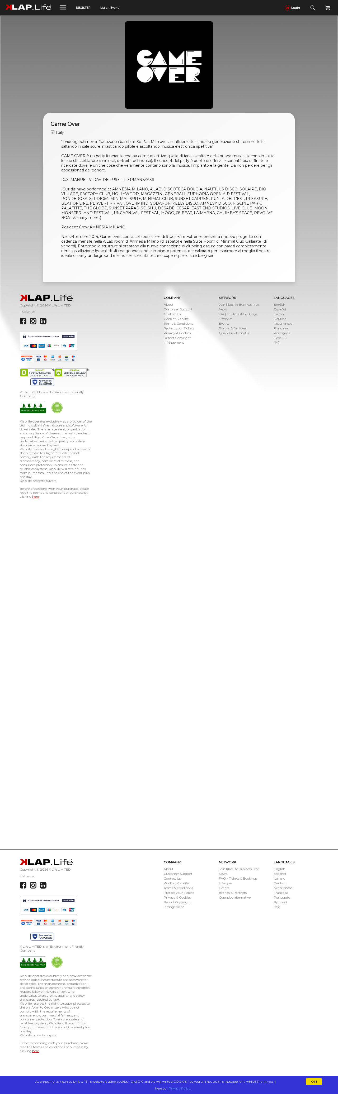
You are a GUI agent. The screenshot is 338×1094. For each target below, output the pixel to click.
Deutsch (280, 319)
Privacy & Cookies (177, 333)
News (223, 309)
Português (282, 333)
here (35, 496)
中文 (277, 342)
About (168, 304)
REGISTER (83, 7)
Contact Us (172, 314)
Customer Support (178, 309)
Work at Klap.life (176, 319)
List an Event (109, 7)
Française (281, 328)
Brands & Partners (233, 328)
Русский (281, 338)
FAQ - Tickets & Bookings (238, 314)
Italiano (279, 314)
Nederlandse (283, 323)
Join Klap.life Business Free (239, 304)
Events (224, 323)
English (279, 304)
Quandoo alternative (235, 333)
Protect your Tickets (179, 328)
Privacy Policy (179, 1088)
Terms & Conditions (178, 323)
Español (280, 309)
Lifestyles (225, 319)
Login (295, 7)
